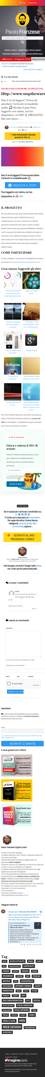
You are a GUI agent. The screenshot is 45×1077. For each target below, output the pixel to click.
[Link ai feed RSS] (32, 142)
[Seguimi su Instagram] (21, 142)
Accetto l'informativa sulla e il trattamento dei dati (19, 477)
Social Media (34, 50)
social (37, 1000)
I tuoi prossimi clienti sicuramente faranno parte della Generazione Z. (12, 294)
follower (19, 976)
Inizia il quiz (16, 484)
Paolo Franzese (13, 127)
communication (14, 966)
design (25, 971)
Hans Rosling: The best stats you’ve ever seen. (31, 377)
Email (3, 727)
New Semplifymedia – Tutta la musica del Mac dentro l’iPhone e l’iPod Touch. (31, 406)
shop (38, 565)
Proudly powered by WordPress (13, 1069)
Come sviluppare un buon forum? (14, 66)
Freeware (36, 976)
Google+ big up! (31, 350)
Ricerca (15, 996)
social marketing (24, 1005)
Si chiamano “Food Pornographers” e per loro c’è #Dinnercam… (31, 324)
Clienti (21, 1054)
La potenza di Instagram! (13, 377)
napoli (26, 991)
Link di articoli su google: (33, 69)
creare (6, 971)
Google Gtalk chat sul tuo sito (13, 403)
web (22, 1020)
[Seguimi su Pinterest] (31, 142)
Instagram (7, 986)
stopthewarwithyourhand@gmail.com (25, 262)
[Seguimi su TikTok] (24, 142)
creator (15, 971)
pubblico (6, 996)
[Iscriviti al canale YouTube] (23, 142)
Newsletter (34, 1054)
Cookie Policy (14, 1054)
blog (4, 961)
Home (6, 63)
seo (23, 995)
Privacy (7, 1054)
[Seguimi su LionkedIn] (26, 142)
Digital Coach (10, 50)
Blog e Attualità (17, 961)
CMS (4, 966)
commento (34, 517)
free (27, 976)
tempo (34, 1010)
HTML (15, 981)
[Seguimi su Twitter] (29, 142)
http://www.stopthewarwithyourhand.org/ (26, 81)
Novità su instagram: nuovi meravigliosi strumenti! (13, 324)
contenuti (28, 966)
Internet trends (22, 506)
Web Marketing (30, 1027)
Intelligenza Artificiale (32, 54)
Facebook (8, 976)
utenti (23, 1015)
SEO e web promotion (12, 1000)
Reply (35, 608)
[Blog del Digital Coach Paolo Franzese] (22, 26)
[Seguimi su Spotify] (27, 142)
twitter (14, 1015)
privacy (28, 476)
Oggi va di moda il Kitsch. (32, 292)
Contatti (27, 1054)
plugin (34, 991)
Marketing (23, 50)
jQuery (38, 986)
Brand (30, 961)
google (6, 981)
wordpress (7, 1032)
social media (7, 1010)
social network (21, 1010)
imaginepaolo (27, 981)
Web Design (12, 1027)
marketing (8, 990)
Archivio (15, 1057)
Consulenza (8, 1057)
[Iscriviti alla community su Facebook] (19, 142)
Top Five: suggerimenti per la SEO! (13, 352)
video (32, 1015)
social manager (8, 1005)
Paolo (23, 31)
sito (28, 1001)
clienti (39, 961)
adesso (25, 895)
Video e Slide (9, 1021)
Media (18, 991)
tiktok (5, 1015)
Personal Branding (11, 54)
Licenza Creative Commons (12, 1071)
